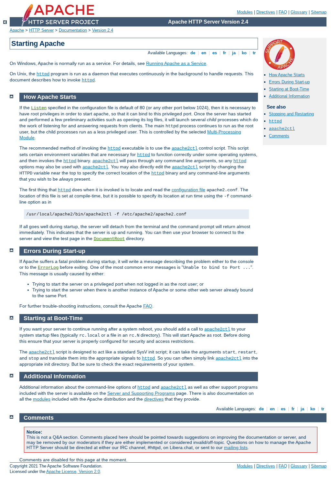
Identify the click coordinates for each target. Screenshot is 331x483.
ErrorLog (48, 267)
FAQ (283, 12)
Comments (279, 135)
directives (154, 399)
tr (254, 52)
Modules (245, 12)
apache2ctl (282, 128)
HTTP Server (41, 30)
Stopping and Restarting (291, 113)
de (193, 52)
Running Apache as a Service (176, 63)
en (204, 52)
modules (41, 399)
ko (244, 52)
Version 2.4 (102, 30)
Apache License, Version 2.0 (73, 471)
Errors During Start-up (289, 81)
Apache (17, 30)
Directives (265, 12)
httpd (43, 74)
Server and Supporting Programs (141, 393)
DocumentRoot (109, 238)
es (214, 52)
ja (234, 52)
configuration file (188, 189)
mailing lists (236, 447)
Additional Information (289, 96)
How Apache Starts (287, 74)
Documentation (73, 30)
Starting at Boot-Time (289, 89)
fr (224, 52)
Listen (39, 107)
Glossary (299, 12)
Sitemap (318, 12)
